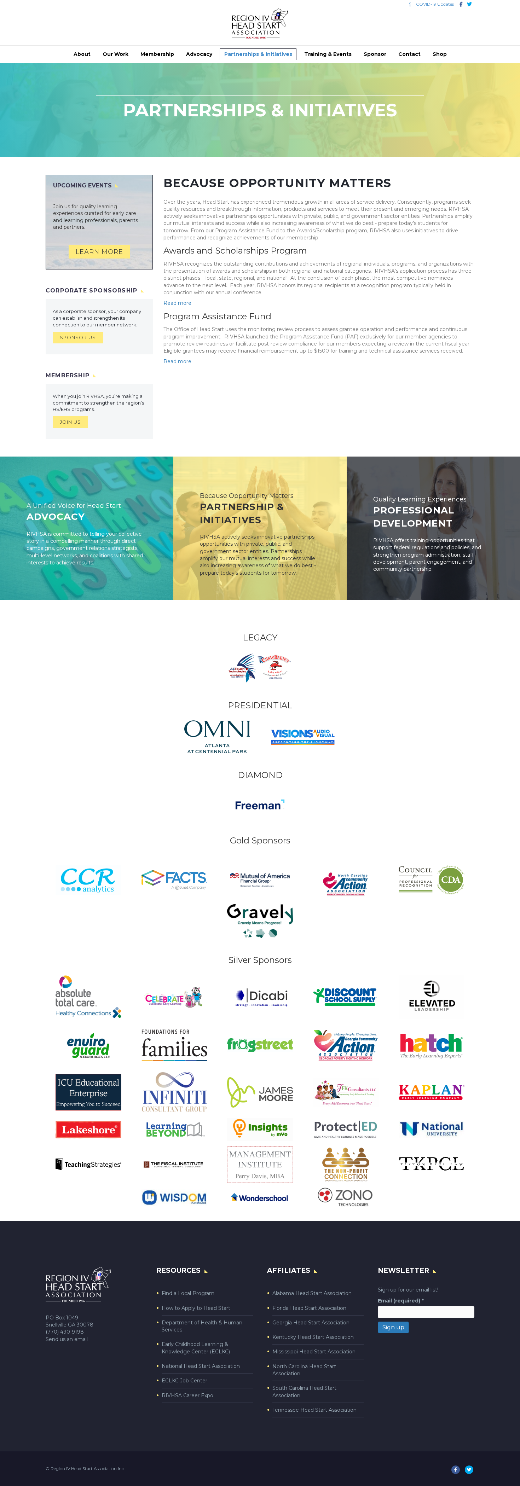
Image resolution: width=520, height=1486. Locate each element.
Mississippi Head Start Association (314, 1351)
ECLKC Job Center (184, 1380)
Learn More (99, 252)
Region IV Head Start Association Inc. (88, 1468)
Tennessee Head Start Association (314, 1410)
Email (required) (401, 1301)
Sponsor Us (78, 337)
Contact (409, 54)
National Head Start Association (201, 1366)
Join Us (70, 422)
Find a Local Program (188, 1293)
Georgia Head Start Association (310, 1322)
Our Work (115, 54)
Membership (157, 54)
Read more (177, 303)
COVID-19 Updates (433, 4)
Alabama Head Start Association (312, 1293)
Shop (440, 54)
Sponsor (375, 54)
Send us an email (67, 1339)
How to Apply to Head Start (196, 1308)
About (82, 54)
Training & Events (328, 54)
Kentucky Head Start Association (313, 1337)
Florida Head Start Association (309, 1308)
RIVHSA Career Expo (187, 1395)
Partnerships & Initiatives (258, 54)
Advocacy (199, 54)
